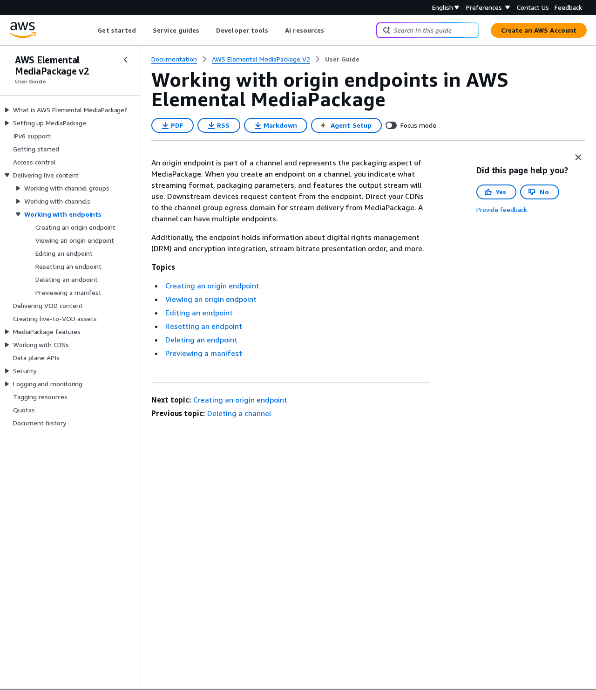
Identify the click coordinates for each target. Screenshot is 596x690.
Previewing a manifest (203, 353)
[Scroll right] (331, 30)
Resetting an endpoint (203, 326)
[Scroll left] (90, 30)
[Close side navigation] (125, 59)
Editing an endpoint (199, 312)
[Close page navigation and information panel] (578, 157)
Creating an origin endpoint (212, 285)
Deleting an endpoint (201, 339)
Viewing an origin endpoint (211, 299)
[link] (342, 59)
